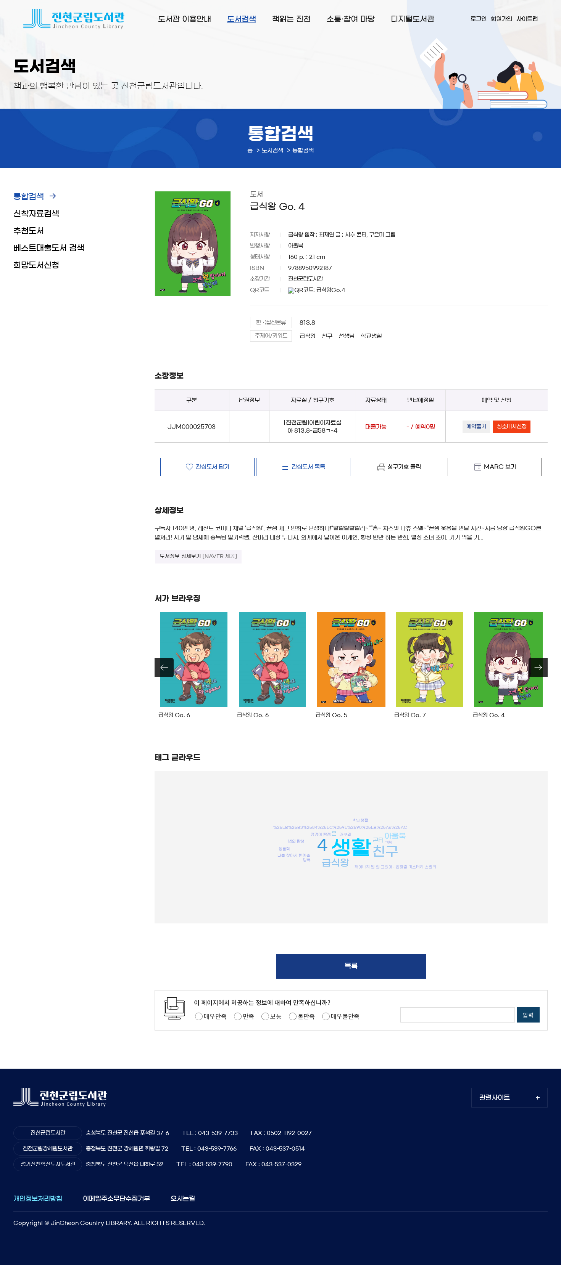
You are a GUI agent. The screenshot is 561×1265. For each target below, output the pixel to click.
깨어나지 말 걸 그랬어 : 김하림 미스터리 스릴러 (395, 866)
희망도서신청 (36, 265)
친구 (327, 336)
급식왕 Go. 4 (489, 715)
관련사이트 (494, 1097)
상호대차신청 (512, 426)
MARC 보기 (500, 467)
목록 (351, 966)
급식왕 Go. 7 (410, 715)
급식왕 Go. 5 (331, 715)
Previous (164, 667)
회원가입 (501, 19)
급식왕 (308, 336)
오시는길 (183, 1198)
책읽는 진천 (291, 19)
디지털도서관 (412, 19)
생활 (351, 848)
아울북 (395, 836)
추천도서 (28, 231)
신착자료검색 (36, 214)
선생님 (347, 336)
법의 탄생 (296, 841)
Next (538, 667)
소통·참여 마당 (351, 19)
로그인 (479, 19)
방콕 (307, 860)
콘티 (378, 840)
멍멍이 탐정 (321, 834)
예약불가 (476, 426)
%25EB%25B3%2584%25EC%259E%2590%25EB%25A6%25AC (340, 827)
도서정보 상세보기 (198, 556)
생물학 (284, 849)
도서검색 (241, 19)
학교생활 (371, 336)
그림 (388, 842)
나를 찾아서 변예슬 (293, 855)
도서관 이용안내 (184, 19)
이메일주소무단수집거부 (116, 1198)
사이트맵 (527, 19)
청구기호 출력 (404, 467)
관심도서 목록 (308, 467)
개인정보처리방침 (37, 1198)
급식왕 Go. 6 (174, 715)
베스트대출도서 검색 (48, 248)
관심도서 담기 (212, 467)
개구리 (345, 834)
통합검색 (28, 197)
